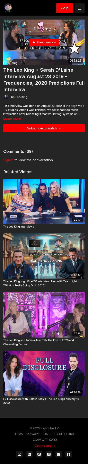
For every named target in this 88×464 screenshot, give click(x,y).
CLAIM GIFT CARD (45, 439)
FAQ (46, 434)
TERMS (18, 434)
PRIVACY (33, 434)
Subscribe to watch (42, 128)
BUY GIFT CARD (63, 434)
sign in (8, 160)
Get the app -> (45, 445)
